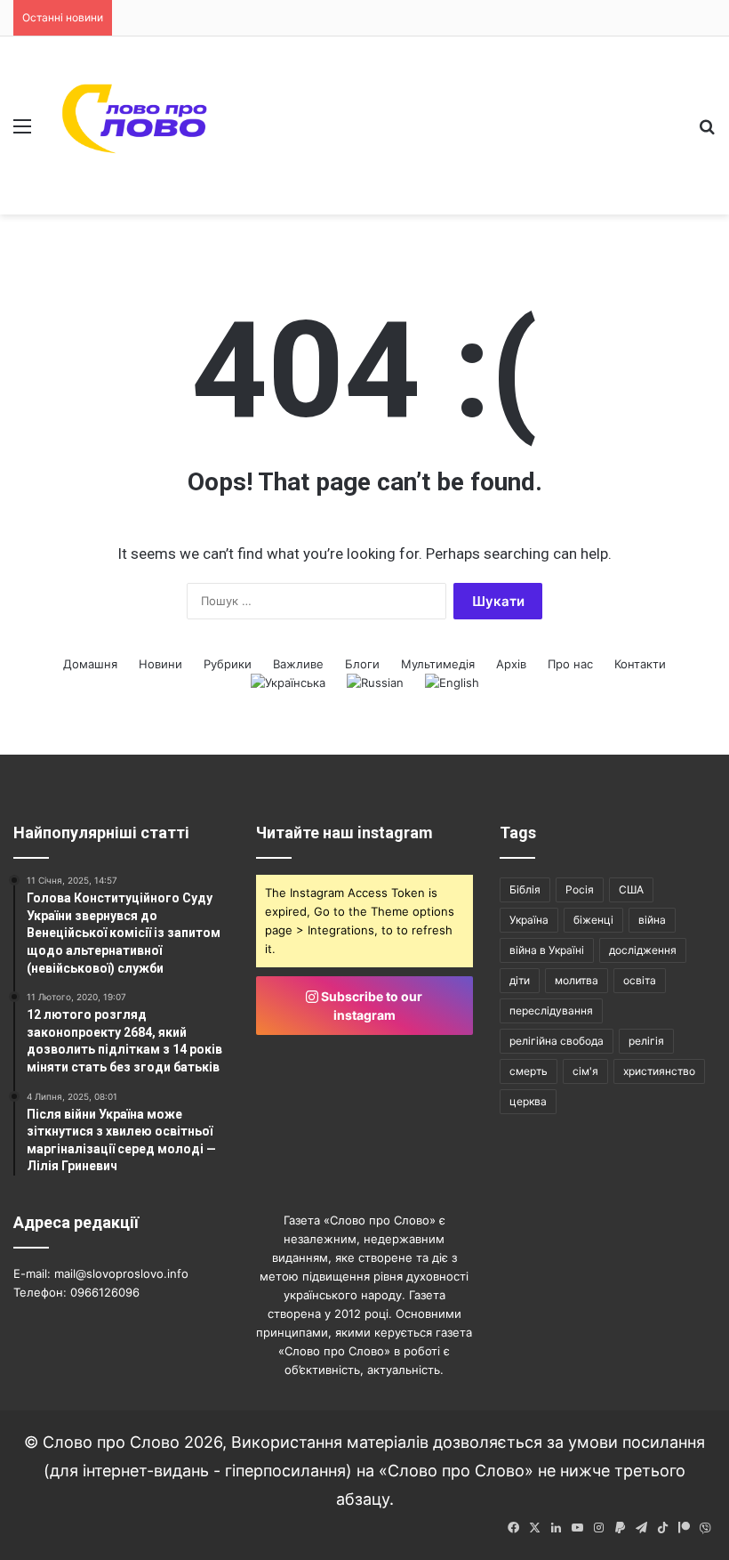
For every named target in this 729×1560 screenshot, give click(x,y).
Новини (160, 664)
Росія (579, 889)
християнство (659, 1071)
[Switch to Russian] (375, 683)
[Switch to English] (452, 683)
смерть (528, 1071)
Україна (529, 919)
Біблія (525, 889)
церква (528, 1101)
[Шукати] (707, 132)
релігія (646, 1040)
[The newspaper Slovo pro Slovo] (136, 125)
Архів (511, 664)
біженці (593, 919)
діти (519, 980)
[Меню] (22, 132)
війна (652, 919)
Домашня (90, 664)
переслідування (551, 1010)
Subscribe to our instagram (370, 1005)
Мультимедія (438, 664)
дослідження (643, 950)
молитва (576, 980)
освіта (639, 980)
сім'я (585, 1071)
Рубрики (228, 664)
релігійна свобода (556, 1040)
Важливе (298, 664)
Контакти (640, 664)
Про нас (570, 664)
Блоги (362, 664)
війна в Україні (546, 950)
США (631, 889)
